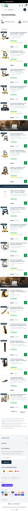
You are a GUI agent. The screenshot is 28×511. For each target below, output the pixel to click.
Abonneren (6, 462)
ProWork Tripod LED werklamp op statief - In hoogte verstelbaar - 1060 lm (17, 191)
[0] (25, 5)
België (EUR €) (14, 477)
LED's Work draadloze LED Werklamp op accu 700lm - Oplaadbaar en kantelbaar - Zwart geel (18, 87)
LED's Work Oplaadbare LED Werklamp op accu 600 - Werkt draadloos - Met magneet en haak (18, 307)
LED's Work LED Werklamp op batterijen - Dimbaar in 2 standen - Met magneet (18, 341)
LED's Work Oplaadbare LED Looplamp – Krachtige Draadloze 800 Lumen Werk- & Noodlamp (18, 291)
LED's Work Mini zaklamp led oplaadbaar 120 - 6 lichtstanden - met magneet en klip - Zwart (17, 378)
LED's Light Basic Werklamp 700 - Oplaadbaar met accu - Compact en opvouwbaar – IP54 (18, 208)
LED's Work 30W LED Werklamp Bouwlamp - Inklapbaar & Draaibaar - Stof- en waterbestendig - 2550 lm (18, 151)
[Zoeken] (24, 9)
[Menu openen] (2, 5)
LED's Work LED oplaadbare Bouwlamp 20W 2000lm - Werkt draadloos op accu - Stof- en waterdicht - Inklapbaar (17, 260)
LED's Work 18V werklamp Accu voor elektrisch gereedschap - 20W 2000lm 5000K (18, 104)
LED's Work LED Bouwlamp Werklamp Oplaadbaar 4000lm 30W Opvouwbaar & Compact (18, 243)
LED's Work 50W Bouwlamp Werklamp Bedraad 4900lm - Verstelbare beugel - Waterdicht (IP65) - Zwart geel (18, 33)
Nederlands (4, 477)
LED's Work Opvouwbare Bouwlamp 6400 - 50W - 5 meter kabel (18, 395)
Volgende (22, 412)
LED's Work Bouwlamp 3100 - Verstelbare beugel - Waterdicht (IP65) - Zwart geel (17, 51)
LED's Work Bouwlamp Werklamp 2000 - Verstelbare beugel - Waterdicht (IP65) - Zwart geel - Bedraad (17, 70)
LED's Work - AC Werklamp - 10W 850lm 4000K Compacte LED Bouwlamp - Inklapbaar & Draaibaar (18, 168)
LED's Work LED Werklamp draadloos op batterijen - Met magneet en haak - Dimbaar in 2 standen (18, 324)
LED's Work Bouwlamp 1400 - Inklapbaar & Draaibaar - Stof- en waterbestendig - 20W (17, 134)
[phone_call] (19, 5)
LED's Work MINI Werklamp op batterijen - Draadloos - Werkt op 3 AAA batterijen (18, 359)
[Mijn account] (22, 5)
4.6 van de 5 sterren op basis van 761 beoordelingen (14, 507)
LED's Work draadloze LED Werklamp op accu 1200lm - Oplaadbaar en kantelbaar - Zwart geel (18, 225)
